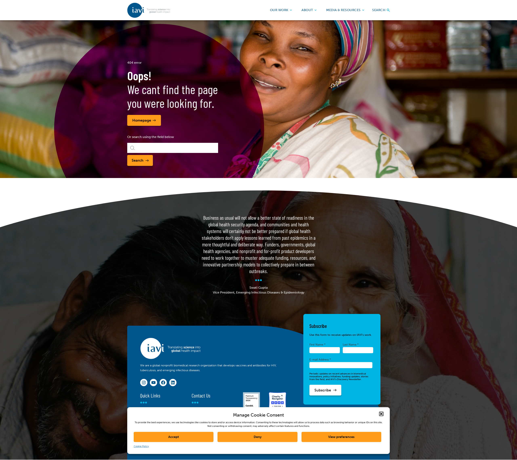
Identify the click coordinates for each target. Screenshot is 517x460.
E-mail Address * (320, 359)
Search (379, 10)
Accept (173, 437)
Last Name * (351, 344)
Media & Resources (343, 10)
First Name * (317, 344)
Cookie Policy (141, 446)
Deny (258, 437)
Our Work (279, 10)
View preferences (341, 437)
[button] (381, 414)
